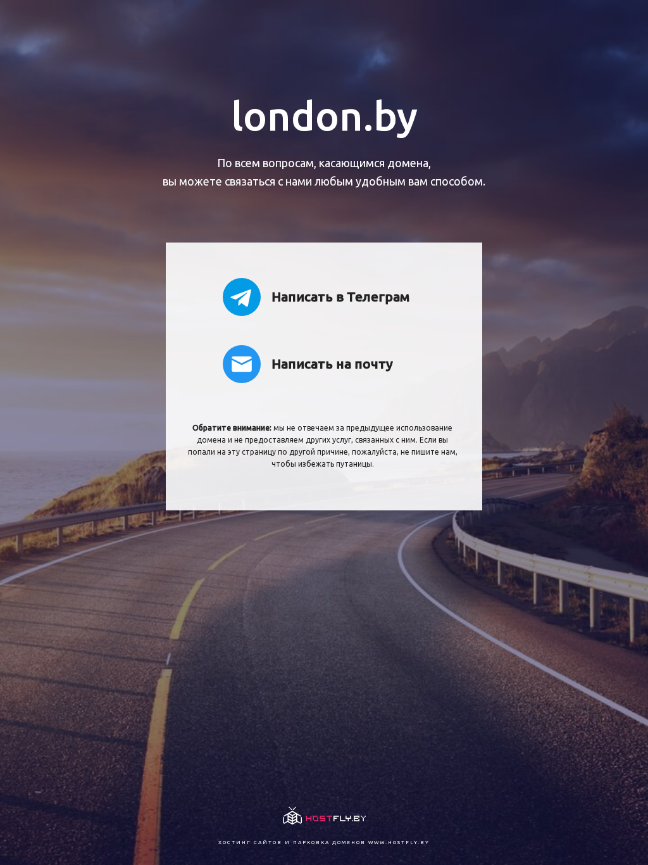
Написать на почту (332, 363)
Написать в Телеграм (340, 296)
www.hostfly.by (399, 842)
